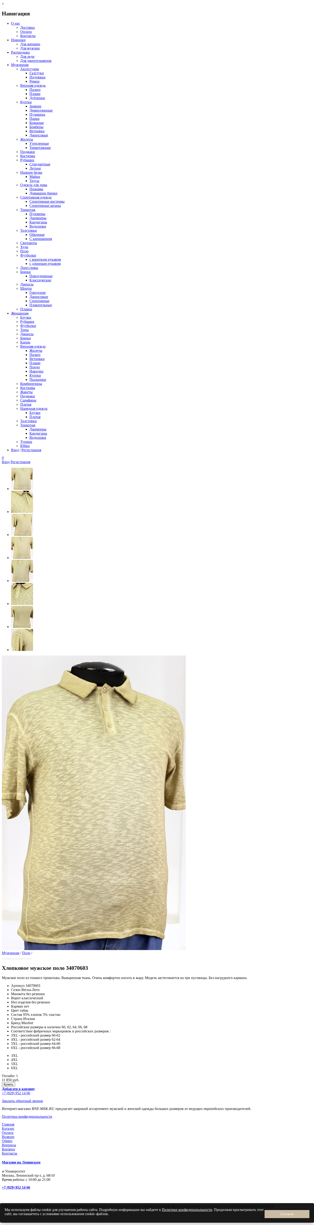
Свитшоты (28, 243)
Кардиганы (38, 222)
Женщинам (20, 313)
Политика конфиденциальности (27, 1116)
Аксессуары (29, 69)
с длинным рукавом (45, 264)
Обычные (37, 235)
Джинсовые (38, 135)
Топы (24, 330)
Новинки (18, 40)
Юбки (25, 446)
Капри (25, 342)
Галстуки (36, 73)
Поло (24, 251)
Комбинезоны (31, 384)
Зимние (35, 106)
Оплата (26, 32)
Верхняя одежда (33, 85)
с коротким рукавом (45, 259)
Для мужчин (30, 48)
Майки (34, 177)
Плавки (26, 309)
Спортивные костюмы (47, 201)
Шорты (26, 288)
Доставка (27, 27)
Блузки (25, 317)
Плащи (34, 94)
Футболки (28, 255)
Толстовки (28, 230)
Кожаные (36, 123)
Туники (26, 442)
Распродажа (20, 52)
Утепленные (39, 143)
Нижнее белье (31, 172)
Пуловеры (37, 214)
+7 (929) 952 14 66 (16, 1093)
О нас (15, 23)
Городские (37, 293)
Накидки (36, 371)
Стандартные (39, 164)
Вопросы (9, 1145)
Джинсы (27, 284)
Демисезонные (41, 110)
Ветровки (37, 131)
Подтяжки (37, 77)
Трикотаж (27, 210)
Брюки (25, 272)
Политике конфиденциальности (187, 1210)
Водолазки (37, 226)
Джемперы (37, 218)
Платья (25, 404)
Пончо (34, 367)
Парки (34, 119)
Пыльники (37, 379)
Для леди (27, 56)
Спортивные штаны (45, 206)
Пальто (34, 90)
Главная (8, 1124)
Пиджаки (27, 152)
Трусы (34, 181)
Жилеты (26, 139)
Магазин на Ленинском (21, 1162)
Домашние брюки (43, 193)
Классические (40, 280)
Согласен (287, 1214)
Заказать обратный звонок (22, 1101)
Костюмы (27, 156)
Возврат (8, 1137)
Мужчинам (20, 65)
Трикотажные (40, 148)
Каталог (8, 1128)
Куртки (26, 102)
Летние (35, 168)
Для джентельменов (35, 61)
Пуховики (37, 114)
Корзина (8, 1149)
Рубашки (27, 160)
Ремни (34, 81)
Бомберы (36, 127)
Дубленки (37, 98)
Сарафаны (28, 400)
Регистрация (31, 450)
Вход (15, 450)
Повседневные (41, 276)
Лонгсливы (29, 268)
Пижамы (36, 189)
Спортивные (39, 301)
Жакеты (26, 392)
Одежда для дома (33, 185)
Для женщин (30, 44)
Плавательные (40, 305)
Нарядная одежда (33, 408)
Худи (24, 247)
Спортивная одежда (35, 197)
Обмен (7, 1141)
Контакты (28, 36)
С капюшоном (40, 239)
